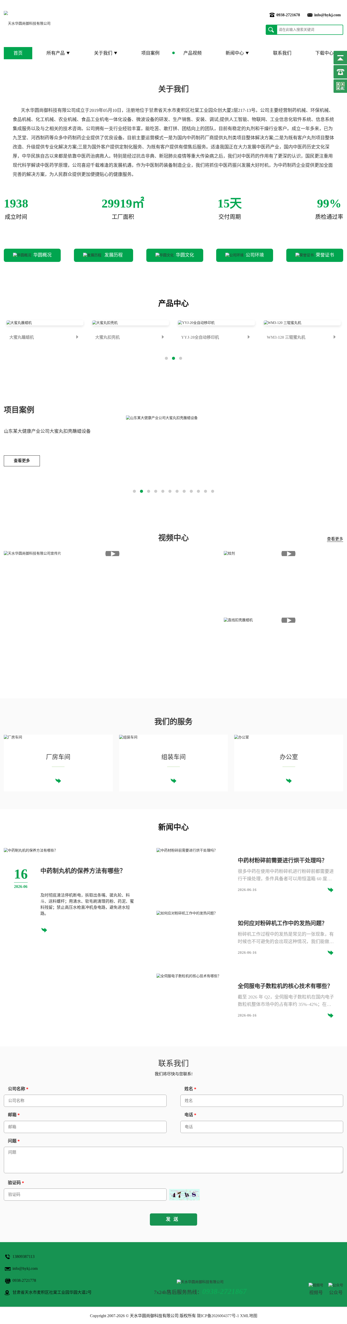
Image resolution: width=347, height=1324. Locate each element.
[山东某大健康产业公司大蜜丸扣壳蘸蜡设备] (162, 418)
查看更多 (22, 460)
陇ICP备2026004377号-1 (218, 1316)
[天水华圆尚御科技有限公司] (27, 23)
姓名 (190, 1089)
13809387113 (23, 1256)
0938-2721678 (288, 15)
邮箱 (14, 1114)
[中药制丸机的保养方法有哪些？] (31, 850)
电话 (190, 1114)
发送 (173, 1219)
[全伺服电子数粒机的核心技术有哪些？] (188, 976)
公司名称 (18, 1089)
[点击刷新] (184, 1194)
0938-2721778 (24, 1280)
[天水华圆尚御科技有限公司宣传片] (112, 553)
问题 (14, 1141)
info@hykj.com (327, 15)
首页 (18, 53)
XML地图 (248, 1316)
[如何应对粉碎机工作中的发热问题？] (186, 913)
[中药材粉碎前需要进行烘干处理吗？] (186, 850)
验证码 (16, 1182)
